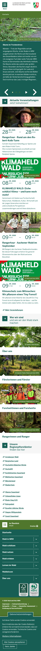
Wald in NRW (8, 539)
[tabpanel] (20, 53)
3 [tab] (19, 92)
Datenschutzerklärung (19, 604)
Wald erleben (8, 558)
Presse (14, 606)
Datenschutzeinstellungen (20, 614)
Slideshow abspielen (26, 92)
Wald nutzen (7, 552)
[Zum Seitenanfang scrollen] (36, 647)
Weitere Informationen (11, 636)
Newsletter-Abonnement (27, 606)
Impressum (6, 604)
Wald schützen (8, 545)
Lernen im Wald (9, 565)
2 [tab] (16, 92)
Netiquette (5, 606)
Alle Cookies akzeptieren (14, 642)
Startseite (6, 532)
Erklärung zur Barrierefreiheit (12, 608)
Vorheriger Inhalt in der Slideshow (6, 92)
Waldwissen (7, 572)
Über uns (6, 578)
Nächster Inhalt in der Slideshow (34, 92)
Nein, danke (10, 646)
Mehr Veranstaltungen (14, 310)
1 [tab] (12, 92)
